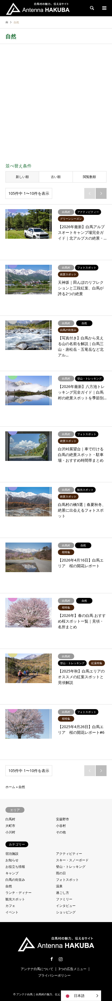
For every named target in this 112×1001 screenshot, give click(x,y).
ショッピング (66, 912)
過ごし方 (62, 892)
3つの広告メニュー (72, 969)
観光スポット (15, 899)
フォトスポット (67, 879)
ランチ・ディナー (18, 892)
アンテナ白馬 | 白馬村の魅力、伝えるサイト (43, 994)
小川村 (10, 832)
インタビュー (66, 905)
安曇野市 (62, 819)
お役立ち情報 (15, 866)
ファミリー (64, 899)
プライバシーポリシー (54, 975)
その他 (61, 832)
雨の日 (61, 873)
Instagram (61, 959)
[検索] (91, 8)
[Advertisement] (56, 104)
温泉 (59, 886)
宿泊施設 (11, 853)
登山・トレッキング (70, 866)
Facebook (52, 959)
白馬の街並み (15, 879)
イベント (11, 912)
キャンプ (11, 873)
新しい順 (22, 176)
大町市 (10, 825)
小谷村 (61, 825)
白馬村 (10, 819)
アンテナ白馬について (37, 969)
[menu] (104, 8)
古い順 (56, 176)
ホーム (10, 787)
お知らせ (11, 860)
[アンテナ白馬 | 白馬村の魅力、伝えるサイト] (37, 8)
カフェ (10, 905)
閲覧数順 (89, 176)
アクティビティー (69, 853)
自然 (8, 886)
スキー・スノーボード (72, 860)
